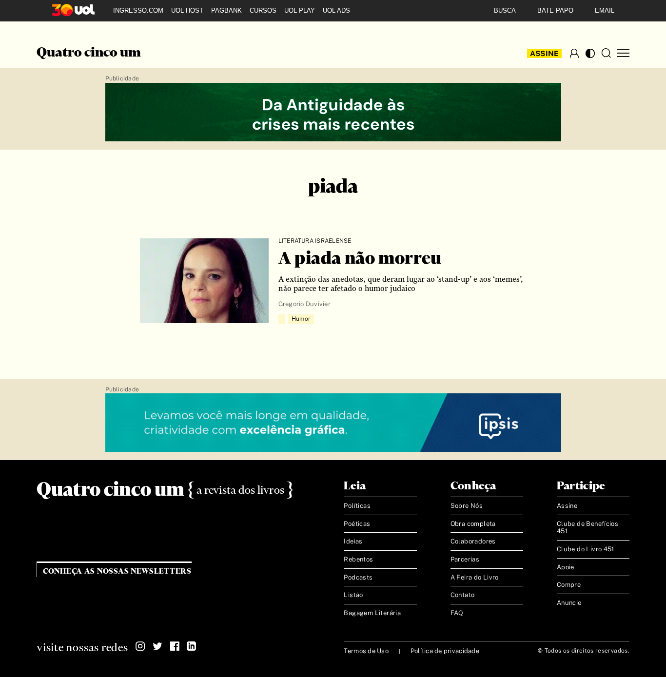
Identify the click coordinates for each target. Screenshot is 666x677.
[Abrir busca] (606, 53)
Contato (463, 595)
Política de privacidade (445, 651)
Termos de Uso (366, 651)
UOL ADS (336, 10)
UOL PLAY (299, 10)
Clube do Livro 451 (585, 549)
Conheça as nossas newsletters (117, 571)
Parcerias (465, 559)
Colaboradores (473, 541)
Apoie (565, 567)
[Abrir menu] (623, 53)
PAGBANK (226, 10)
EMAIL (604, 10)
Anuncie (569, 602)
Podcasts (358, 577)
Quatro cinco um (89, 53)
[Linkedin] (191, 646)
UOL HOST (187, 10)
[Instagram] (140, 646)
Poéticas (357, 523)
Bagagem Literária (372, 613)
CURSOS (263, 10)
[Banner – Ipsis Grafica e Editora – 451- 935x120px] (333, 423)
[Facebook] (174, 646)
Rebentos (358, 559)
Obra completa (473, 523)
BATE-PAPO (555, 10)
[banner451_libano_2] (333, 112)
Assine (544, 53)
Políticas (357, 505)
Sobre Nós (467, 505)
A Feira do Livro (475, 577)
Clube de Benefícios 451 (587, 527)
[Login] (574, 53)
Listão (353, 595)
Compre (569, 584)
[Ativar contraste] (590, 53)
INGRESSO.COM (138, 10)
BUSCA (505, 10)
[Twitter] (157, 646)
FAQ (457, 613)
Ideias (353, 541)
